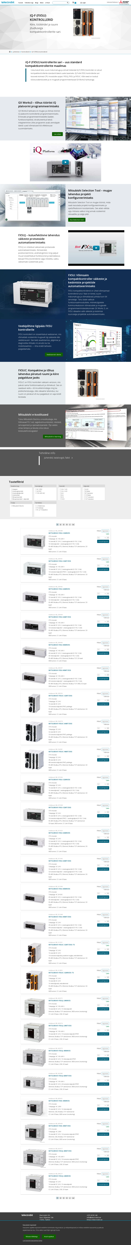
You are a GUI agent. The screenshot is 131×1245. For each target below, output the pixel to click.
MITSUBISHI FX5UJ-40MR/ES (59, 1051)
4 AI (62, 493)
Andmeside (16, 495)
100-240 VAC (41, 493)
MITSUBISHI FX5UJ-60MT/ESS (60, 1076)
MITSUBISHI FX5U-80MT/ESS (60, 670)
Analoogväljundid (18, 493)
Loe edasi (57, 134)
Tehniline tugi (29, 3)
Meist (41, 3)
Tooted (20, 3)
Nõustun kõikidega (32, 1236)
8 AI (62, 495)
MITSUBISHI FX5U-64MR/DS (59, 833)
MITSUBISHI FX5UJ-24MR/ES (59, 1000)
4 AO (86, 489)
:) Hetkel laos (41, 506)
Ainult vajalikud (49, 1236)
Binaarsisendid (17, 497)
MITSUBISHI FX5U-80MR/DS (59, 889)
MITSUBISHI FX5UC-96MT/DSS (60, 752)
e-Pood (47, 3)
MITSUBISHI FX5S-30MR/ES (59, 1101)
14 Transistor (89, 499)
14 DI (63, 499)
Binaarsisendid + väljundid (21, 499)
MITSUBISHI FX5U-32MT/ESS (60, 561)
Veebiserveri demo (54, 354)
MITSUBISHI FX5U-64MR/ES (59, 589)
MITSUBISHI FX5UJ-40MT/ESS (60, 1151)
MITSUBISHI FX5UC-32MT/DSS (60, 696)
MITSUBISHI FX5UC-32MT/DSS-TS (62, 945)
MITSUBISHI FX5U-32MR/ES (59, 533)
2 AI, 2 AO (64, 491)
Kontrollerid (25, 52)
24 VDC (39, 491)
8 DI (62, 497)
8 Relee (87, 491)
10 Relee (88, 495)
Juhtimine (16, 52)
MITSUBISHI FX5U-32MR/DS (59, 779)
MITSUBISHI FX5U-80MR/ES (59, 645)
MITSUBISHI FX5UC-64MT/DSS (60, 724)
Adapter (15, 489)
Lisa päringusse (103, 541)
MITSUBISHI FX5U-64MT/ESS (60, 617)
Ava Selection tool (77, 220)
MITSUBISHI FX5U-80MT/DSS (60, 917)
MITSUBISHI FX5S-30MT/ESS (60, 1126)
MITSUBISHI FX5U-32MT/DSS (60, 807)
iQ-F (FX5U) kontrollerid (39, 52)
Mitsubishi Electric (18, 506)
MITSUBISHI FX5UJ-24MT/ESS (60, 1026)
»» (73, 524)
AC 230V (39, 489)
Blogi (36, 3)
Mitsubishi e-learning (53, 436)
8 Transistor (89, 493)
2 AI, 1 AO (64, 489)
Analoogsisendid (18, 491)
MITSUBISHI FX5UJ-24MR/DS (60, 1176)
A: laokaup (40, 508)
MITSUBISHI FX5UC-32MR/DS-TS (61, 973)
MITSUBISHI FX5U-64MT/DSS (60, 861)
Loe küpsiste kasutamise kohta (32, 1241)
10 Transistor (89, 497)
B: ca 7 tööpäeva (42, 510)
